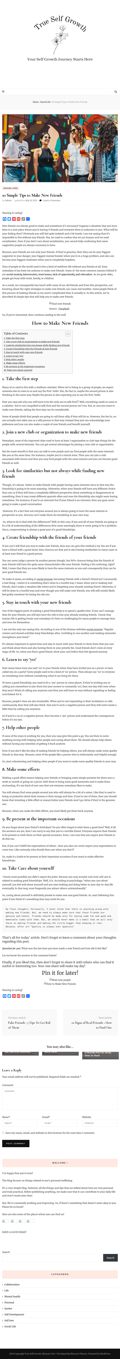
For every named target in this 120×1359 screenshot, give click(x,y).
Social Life (11, 188)
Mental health (12, 1296)
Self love (9, 1320)
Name (6, 1117)
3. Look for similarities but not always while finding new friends (37, 345)
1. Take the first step (14, 338)
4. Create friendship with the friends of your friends (30, 349)
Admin (8, 200)
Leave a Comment (51, 200)
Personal (9, 1302)
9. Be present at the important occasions (24, 366)
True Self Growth (33, 1353)
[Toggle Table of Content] (66, 333)
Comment (7, 1085)
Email (46, 1117)
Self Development (14, 1314)
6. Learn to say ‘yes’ (14, 356)
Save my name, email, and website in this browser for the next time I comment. (50, 1132)
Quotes (8, 1308)
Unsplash (64, 308)
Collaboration (12, 1284)
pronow (48, 579)
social (40, 579)
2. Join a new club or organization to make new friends (32, 341)
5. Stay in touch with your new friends (23, 352)
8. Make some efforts (14, 363)
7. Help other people (14, 359)
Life (6, 1290)
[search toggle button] (116, 92)
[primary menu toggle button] (3, 91)
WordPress (105, 1353)
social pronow (94, 629)
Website (86, 1117)
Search (6, 1252)
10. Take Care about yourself (18, 370)
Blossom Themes (79, 1353)
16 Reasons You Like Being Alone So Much (97, 1054)
